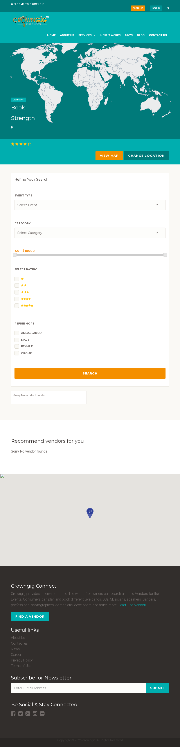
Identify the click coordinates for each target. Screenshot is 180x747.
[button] (168, 8)
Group (26, 353)
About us (67, 35)
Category (19, 99)
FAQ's (129, 35)
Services (85, 35)
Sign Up (138, 8)
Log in (156, 8)
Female (27, 346)
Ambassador (31, 333)
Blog (141, 35)
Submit (157, 688)
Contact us (158, 35)
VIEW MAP (109, 156)
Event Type (23, 195)
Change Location (146, 156)
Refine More (24, 323)
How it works (110, 35)
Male (25, 339)
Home (51, 35)
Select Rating (25, 269)
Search (90, 373)
